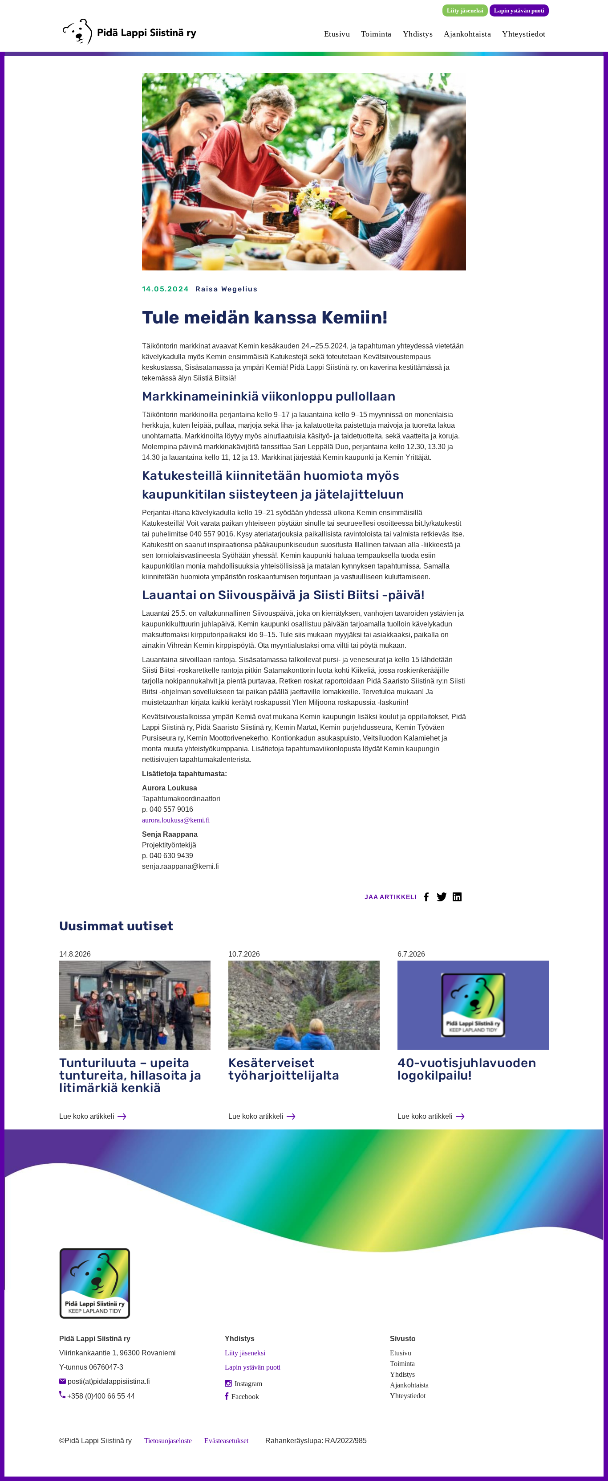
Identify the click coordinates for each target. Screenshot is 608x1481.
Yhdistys (418, 33)
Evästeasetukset (226, 1440)
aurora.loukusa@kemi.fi (176, 820)
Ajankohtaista (467, 33)
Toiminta (376, 33)
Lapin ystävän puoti (519, 10)
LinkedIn (457, 896)
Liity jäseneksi (465, 10)
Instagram (248, 1383)
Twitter (441, 896)
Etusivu (337, 33)
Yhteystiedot (523, 33)
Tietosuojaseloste (168, 1440)
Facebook (426, 896)
